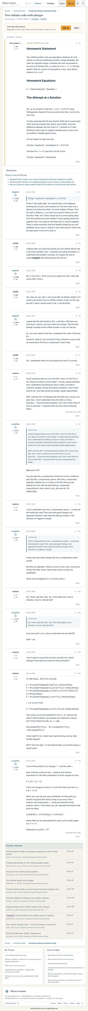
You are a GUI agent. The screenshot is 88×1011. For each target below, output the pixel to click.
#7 (80, 355)
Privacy (72, 1003)
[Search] (83, 3)
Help (78, 1003)
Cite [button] (77, 162)
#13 (79, 612)
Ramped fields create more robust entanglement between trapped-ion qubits (41, 179)
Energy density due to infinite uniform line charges (28, 907)
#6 (80, 316)
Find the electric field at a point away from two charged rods (32, 889)
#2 (80, 192)
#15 (79, 673)
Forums (38, 3)
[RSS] (82, 1003)
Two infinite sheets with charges (20, 880)
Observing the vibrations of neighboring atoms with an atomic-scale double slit (42, 182)
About (60, 1003)
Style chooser (11, 1003)
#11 (79, 531)
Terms (65, 1003)
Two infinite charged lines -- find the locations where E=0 (31, 924)
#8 (80, 373)
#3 (80, 243)
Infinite (43, 19)
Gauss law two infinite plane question (22, 871)
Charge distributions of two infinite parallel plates (27, 863)
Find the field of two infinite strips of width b (34, 915)
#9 (80, 424)
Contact (53, 1003)
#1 (80, 43)
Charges (35, 19)
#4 (80, 270)
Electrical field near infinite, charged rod (23, 933)
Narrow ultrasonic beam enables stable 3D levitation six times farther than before (43, 184)
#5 (80, 292)
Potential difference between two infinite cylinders (27, 898)
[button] (31, 3)
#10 (79, 504)
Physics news (10, 175)
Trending (50, 3)
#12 (79, 591)
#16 (79, 761)
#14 (79, 652)
